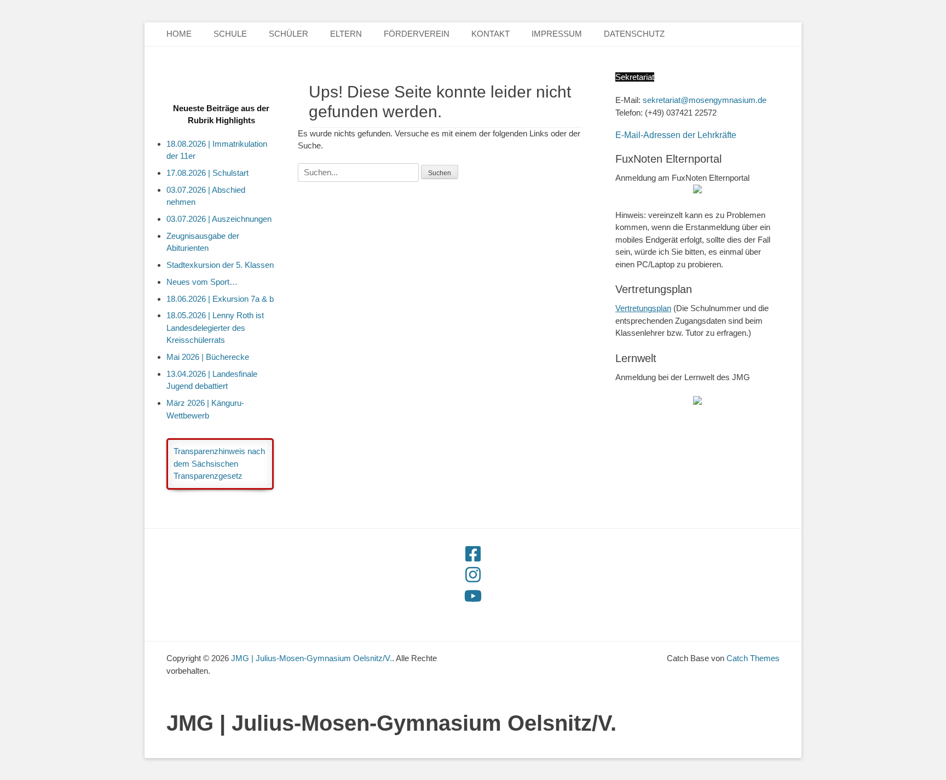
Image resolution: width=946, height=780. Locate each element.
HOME (179, 33)
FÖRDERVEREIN (416, 33)
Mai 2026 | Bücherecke (207, 357)
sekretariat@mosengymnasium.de (704, 100)
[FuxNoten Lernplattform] (697, 401)
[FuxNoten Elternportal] (697, 190)
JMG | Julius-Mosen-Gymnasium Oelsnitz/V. (391, 723)
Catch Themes (753, 658)
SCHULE (230, 33)
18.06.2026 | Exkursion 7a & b (220, 298)
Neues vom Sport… (202, 281)
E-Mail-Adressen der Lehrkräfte (675, 135)
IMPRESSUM (557, 33)
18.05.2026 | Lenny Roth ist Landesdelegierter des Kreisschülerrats (215, 328)
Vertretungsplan (643, 308)
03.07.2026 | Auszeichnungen (219, 218)
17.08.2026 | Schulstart (207, 172)
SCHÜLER (288, 33)
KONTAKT (490, 33)
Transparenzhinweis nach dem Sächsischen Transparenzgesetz (219, 463)
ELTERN (346, 33)
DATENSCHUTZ (634, 33)
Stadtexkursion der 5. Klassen (220, 264)
